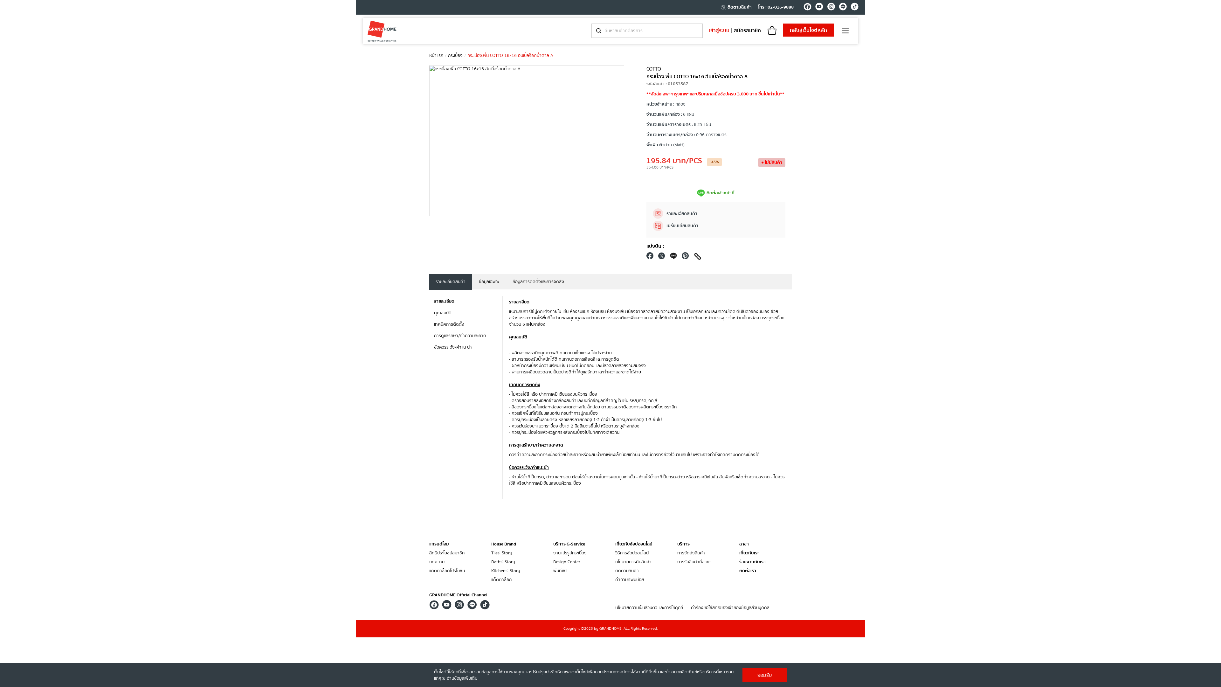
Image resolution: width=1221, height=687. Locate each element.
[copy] (697, 257)
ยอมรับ (764, 675)
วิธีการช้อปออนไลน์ (632, 553)
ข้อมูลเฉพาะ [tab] (489, 281)
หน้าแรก (436, 55)
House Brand (503, 544)
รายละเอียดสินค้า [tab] (451, 281)
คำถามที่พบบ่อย (629, 580)
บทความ (437, 562)
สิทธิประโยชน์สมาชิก (447, 553)
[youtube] (819, 8)
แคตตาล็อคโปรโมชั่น (447, 571)
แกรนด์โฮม (439, 544)
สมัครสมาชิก (747, 30)
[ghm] (382, 31)
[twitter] (661, 257)
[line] (843, 8)
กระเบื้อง (455, 55)
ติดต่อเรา (747, 571)
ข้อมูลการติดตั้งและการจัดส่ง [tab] (538, 281)
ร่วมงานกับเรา (752, 562)
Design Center (566, 562)
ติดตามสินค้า (740, 7)
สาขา (744, 544)
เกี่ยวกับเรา (749, 553)
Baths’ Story (503, 562)
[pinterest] (685, 257)
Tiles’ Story (501, 553)
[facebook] (807, 8)
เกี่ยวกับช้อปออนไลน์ (633, 544)
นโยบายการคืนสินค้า (633, 562)
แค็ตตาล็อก (501, 580)
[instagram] (831, 8)
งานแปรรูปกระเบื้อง (570, 553)
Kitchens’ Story (505, 571)
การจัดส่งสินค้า (691, 553)
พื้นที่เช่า (560, 571)
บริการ (683, 544)
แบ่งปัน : (655, 246)
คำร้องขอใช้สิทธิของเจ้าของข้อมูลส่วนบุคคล (730, 608)
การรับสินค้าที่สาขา (694, 562)
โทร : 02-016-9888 (776, 7)
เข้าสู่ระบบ (719, 30)
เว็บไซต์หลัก (808, 30)
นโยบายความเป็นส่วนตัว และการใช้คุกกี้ (649, 608)
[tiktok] (855, 8)
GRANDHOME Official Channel (458, 595)
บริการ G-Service (569, 544)
